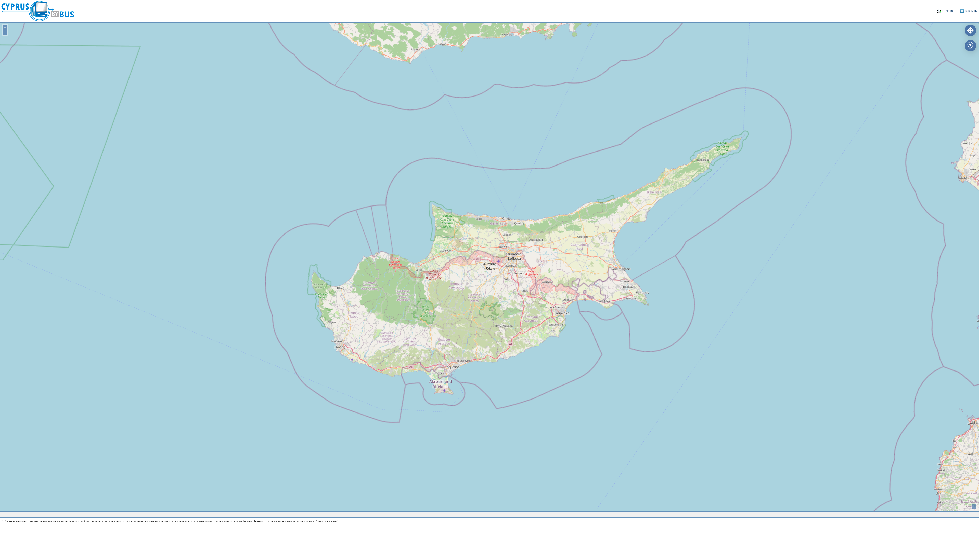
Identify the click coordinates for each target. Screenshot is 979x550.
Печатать (949, 11)
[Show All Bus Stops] (969, 44)
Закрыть (970, 11)
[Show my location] (969, 29)
